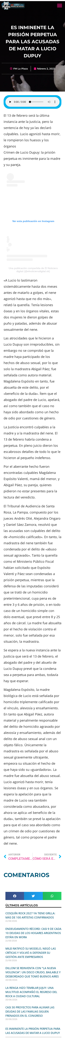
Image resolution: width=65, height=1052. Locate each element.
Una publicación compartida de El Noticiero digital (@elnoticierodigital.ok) (33, 270)
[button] (59, 5)
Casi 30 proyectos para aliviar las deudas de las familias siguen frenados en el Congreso (29, 1011)
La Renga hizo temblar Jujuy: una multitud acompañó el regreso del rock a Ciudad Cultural (31, 992)
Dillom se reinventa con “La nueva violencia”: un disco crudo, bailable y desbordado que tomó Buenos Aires (33, 972)
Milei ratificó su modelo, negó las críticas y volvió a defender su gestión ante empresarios (30, 953)
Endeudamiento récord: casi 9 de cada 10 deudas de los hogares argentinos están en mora (33, 933)
